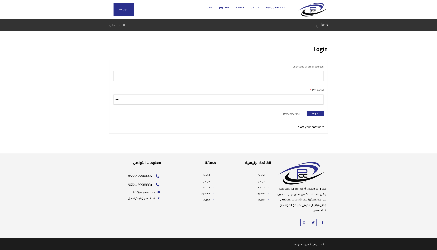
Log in (315, 113)
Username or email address (307, 66)
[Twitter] (313, 222)
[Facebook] (322, 222)
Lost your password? (310, 127)
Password (317, 89)
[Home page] (124, 25)
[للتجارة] (312, 9)
